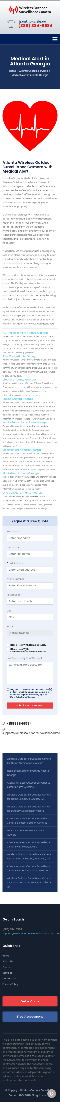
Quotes (6, 967)
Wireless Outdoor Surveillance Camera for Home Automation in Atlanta (29, 761)
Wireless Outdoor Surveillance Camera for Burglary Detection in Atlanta (29, 808)
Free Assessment (30, 1016)
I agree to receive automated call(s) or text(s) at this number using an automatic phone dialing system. (31, 693)
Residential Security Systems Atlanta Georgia (28, 772)
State (10, 626)
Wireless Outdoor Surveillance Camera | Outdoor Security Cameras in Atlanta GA (29, 882)
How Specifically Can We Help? (24, 658)
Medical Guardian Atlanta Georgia (24, 422)
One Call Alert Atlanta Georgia (22, 493)
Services (7, 972)
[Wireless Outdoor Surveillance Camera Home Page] (30, 9)
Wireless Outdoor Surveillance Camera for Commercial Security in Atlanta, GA (29, 856)
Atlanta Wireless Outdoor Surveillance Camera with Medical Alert (28, 844)
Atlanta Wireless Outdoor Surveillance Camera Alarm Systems (28, 784)
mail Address (15, 563)
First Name (13, 531)
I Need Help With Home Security (28, 645)
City (9, 610)
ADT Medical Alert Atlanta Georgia (25, 333)
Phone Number (15, 579)
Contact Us (9, 978)
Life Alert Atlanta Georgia (19, 380)
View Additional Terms (22, 697)
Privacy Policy (10, 984)
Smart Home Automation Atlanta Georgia (25, 832)
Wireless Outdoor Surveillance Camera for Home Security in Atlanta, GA (29, 796)
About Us (7, 961)
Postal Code (14, 595)
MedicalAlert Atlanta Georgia (21, 450)
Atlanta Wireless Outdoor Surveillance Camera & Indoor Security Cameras (28, 820)
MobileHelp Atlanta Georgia (20, 473)
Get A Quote (30, 1001)
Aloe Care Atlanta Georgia (19, 356)
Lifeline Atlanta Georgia (17, 399)
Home (12, 71)
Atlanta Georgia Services (33, 71)
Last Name (13, 547)
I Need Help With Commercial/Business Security (28, 650)
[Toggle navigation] (55, 39)
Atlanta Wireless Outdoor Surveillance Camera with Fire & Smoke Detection (28, 868)
